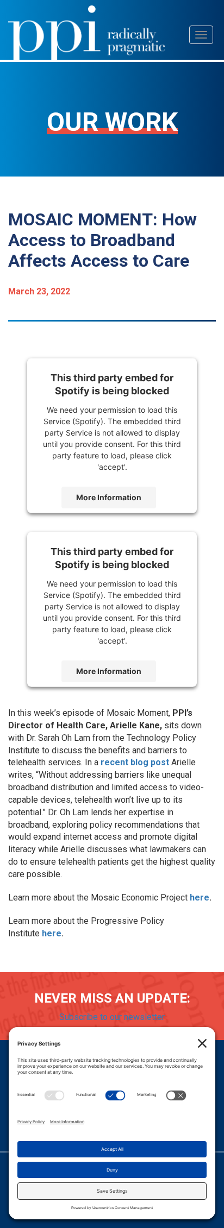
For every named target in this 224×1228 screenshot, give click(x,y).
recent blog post (135, 762)
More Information (108, 497)
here (199, 897)
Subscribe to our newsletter (112, 1017)
